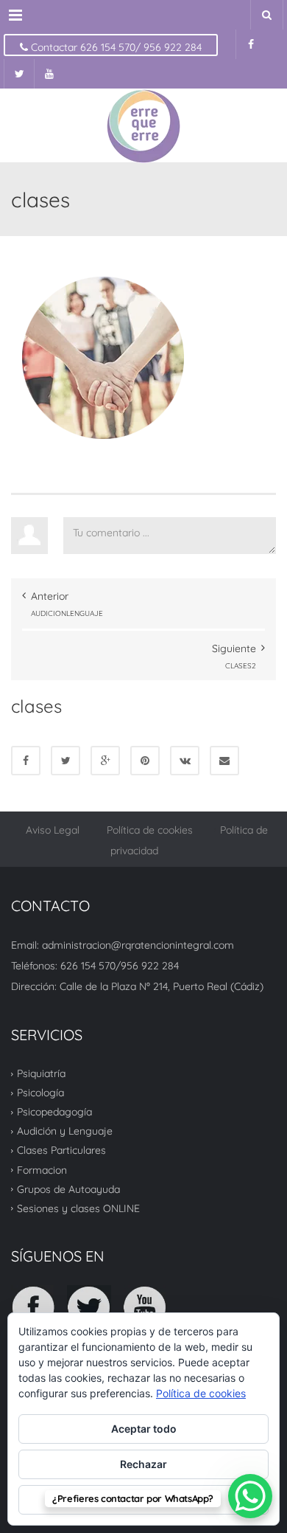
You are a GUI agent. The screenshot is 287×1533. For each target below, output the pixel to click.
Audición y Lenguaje (65, 1131)
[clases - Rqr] (143, 125)
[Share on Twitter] (65, 760)
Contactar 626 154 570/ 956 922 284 (115, 47)
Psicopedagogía (54, 1111)
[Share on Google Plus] (105, 760)
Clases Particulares (61, 1150)
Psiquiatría (41, 1073)
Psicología (40, 1092)
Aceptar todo (144, 1428)
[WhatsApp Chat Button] (250, 1496)
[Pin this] (145, 760)
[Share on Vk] (184, 760)
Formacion (42, 1169)
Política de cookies (150, 830)
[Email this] (224, 760)
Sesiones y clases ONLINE (78, 1208)
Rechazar (143, 1464)
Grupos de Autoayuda (68, 1189)
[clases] (103, 357)
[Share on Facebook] (25, 760)
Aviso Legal (52, 830)
